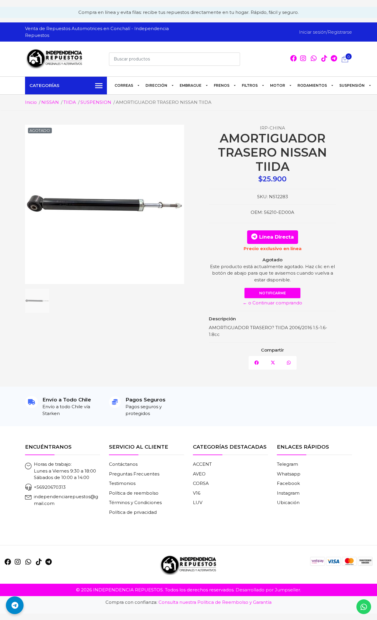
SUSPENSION (95, 102)
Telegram (287, 464)
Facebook (288, 483)
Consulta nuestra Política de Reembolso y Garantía (215, 602)
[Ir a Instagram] (303, 59)
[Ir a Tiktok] (324, 59)
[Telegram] (334, 59)
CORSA (201, 483)
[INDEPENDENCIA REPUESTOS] (54, 58)
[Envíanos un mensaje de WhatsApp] (363, 606)
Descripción (222, 319)
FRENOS (221, 85)
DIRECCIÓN (156, 85)
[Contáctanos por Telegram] (15, 605)
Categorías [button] (44, 85)
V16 (196, 493)
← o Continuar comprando (272, 303)
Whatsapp (288, 474)
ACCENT (202, 464)
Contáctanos (123, 464)
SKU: (262, 196)
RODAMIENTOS (312, 85)
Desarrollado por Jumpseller (268, 590)
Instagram (288, 493)
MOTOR (277, 85)
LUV (197, 502)
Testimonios (122, 483)
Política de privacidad (133, 512)
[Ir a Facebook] (293, 59)
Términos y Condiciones (135, 502)
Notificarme (272, 293)
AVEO (199, 474)
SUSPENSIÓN (352, 85)
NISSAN (50, 102)
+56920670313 (50, 487)
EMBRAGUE (190, 85)
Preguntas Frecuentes (134, 474)
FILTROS (250, 85)
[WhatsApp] (314, 59)
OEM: (257, 212)
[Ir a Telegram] (48, 562)
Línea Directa (276, 237)
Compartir (272, 350)
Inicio (31, 102)
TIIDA (69, 102)
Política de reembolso (133, 493)
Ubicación (288, 502)
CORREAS (124, 85)
